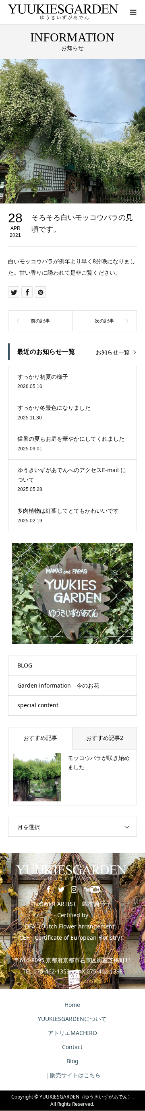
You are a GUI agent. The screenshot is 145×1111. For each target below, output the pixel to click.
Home (72, 1004)
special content (37, 705)
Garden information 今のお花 (58, 685)
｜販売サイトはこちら (72, 1075)
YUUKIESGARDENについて (72, 1019)
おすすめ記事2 (104, 737)
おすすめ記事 (40, 737)
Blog (72, 1061)
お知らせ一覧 (113, 352)
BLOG (24, 665)
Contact (72, 1047)
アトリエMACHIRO (72, 1033)
